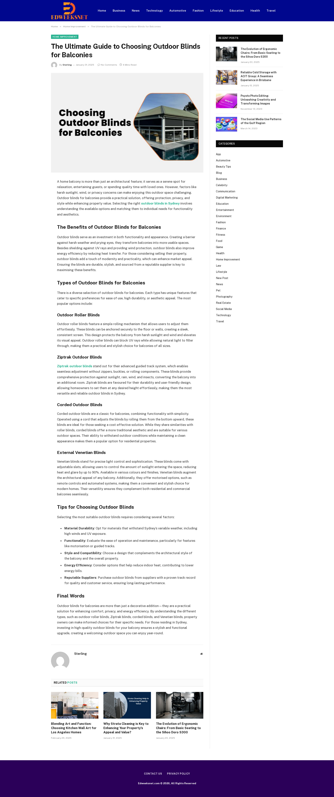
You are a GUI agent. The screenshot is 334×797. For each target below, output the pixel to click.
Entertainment (225, 209)
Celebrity (221, 185)
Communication (225, 191)
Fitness (220, 234)
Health (255, 10)
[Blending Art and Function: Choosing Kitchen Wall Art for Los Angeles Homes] (74, 705)
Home (102, 10)
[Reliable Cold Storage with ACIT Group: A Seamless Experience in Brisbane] (226, 77)
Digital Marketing (227, 197)
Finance (221, 228)
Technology (154, 10)
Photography (224, 296)
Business (119, 10)
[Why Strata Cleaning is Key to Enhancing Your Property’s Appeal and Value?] (127, 705)
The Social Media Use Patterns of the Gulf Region (261, 121)
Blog (219, 172)
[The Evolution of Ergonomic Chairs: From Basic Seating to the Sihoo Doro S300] (179, 705)
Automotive (177, 10)
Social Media (224, 309)
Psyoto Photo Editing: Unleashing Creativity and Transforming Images (258, 99)
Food (219, 240)
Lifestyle (216, 10)
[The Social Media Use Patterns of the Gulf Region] (226, 124)
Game (219, 247)
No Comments (109, 64)
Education (237, 10)
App (218, 154)
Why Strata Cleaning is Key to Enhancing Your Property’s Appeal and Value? (126, 728)
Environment (224, 216)
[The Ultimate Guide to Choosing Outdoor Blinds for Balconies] (127, 123)
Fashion (198, 10)
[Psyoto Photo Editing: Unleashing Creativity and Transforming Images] (226, 100)
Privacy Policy (178, 773)
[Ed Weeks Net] (69, 10)
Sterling (67, 64)
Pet (218, 290)
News (136, 10)
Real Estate (223, 302)
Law (218, 265)
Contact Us (153, 773)
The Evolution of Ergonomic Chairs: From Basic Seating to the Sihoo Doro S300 (178, 728)
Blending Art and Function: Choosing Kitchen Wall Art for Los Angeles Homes (73, 728)
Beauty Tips (223, 166)
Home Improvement (65, 37)
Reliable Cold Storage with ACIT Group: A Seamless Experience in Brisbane (259, 76)
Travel (271, 10)
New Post (222, 278)
